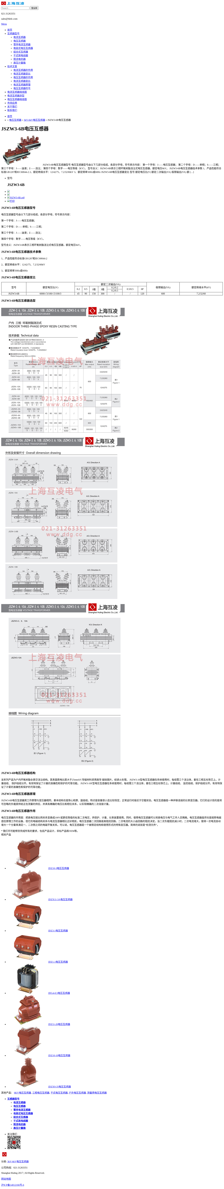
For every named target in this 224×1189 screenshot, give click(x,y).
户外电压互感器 (77, 1092)
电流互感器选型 (15, 95)
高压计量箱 (19, 62)
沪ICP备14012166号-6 (12, 1185)
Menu (4, 24)
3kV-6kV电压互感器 (34, 120)
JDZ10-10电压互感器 (59, 1055)
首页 (9, 30)
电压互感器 (19, 41)
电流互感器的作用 (23, 70)
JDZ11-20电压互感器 (59, 1024)
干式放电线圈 (20, 55)
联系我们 (12, 110)
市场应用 (12, 103)
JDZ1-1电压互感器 (58, 962)
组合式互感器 (20, 52)
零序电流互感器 (21, 44)
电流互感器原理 (21, 84)
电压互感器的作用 (23, 77)
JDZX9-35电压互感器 (59, 1086)
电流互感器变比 (21, 73)
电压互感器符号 (21, 88)
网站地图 (6, 1179)
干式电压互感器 (59, 1092)
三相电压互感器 (40, 1092)
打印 (12, 201)
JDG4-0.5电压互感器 (59, 993)
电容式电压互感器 (23, 48)
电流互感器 (19, 37)
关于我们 (12, 106)
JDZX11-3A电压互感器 (60, 899)
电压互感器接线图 (17, 99)
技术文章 (12, 66)
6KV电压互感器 (22, 1092)
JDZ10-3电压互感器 (58, 868)
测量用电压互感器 (97, 1092)
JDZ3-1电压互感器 (58, 930)
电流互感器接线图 (17, 92)
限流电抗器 (19, 59)
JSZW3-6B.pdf (17, 197)
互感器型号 (13, 33)
